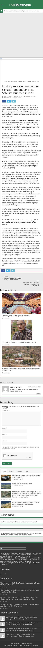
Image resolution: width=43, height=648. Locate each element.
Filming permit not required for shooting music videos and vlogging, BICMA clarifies (19, 605)
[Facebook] (2, 574)
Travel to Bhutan (26, 535)
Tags (26, 471)
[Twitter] (5, 574)
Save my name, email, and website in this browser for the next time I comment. (20, 448)
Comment (5, 410)
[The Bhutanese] (21, 4)
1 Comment (7, 98)
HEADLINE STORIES (31, 96)
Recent (11, 471)
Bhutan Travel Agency (8, 533)
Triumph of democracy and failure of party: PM (19, 342)
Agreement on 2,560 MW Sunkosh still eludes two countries (31, 283)
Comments (19, 471)
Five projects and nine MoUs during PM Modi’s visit (12, 278)
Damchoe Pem (8, 96)
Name (4, 428)
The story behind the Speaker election (16, 316)
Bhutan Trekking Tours (31, 533)
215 (22, 485)
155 (11, 499)
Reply (38, 393)
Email (4, 434)
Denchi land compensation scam (22, 483)
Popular (4, 471)
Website (4, 441)
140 (22, 506)
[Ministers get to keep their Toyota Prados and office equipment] (6, 478)
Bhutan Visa (17, 535)
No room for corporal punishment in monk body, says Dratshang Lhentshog (19, 591)
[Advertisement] (21, 35)
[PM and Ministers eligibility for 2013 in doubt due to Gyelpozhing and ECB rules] (6, 504)
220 (22, 479)
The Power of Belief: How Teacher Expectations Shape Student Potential (20, 584)
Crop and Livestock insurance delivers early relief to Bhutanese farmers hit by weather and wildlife (19, 598)
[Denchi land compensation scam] (6, 486)
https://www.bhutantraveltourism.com (25, 522)
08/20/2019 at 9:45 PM (34, 387)
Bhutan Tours (19, 533)
